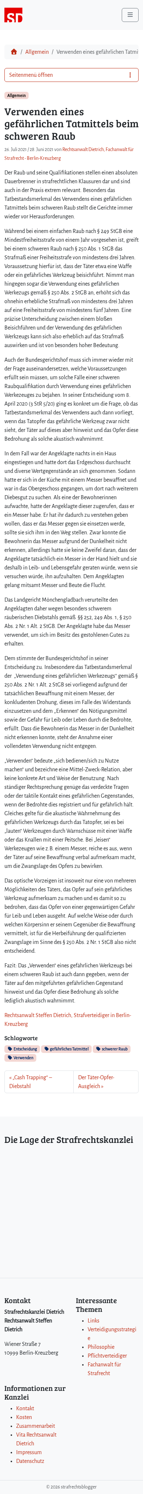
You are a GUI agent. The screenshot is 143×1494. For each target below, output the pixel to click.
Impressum (29, 1452)
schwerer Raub (114, 1049)
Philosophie (101, 1347)
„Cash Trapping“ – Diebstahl (30, 1082)
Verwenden (23, 1057)
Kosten (24, 1417)
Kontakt (25, 1408)
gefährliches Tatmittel (69, 1049)
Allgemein (37, 52)
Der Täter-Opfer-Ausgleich (96, 1082)
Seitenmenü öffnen (31, 75)
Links (93, 1321)
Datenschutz (30, 1461)
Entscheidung (25, 1049)
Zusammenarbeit (35, 1426)
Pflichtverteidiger (107, 1356)
